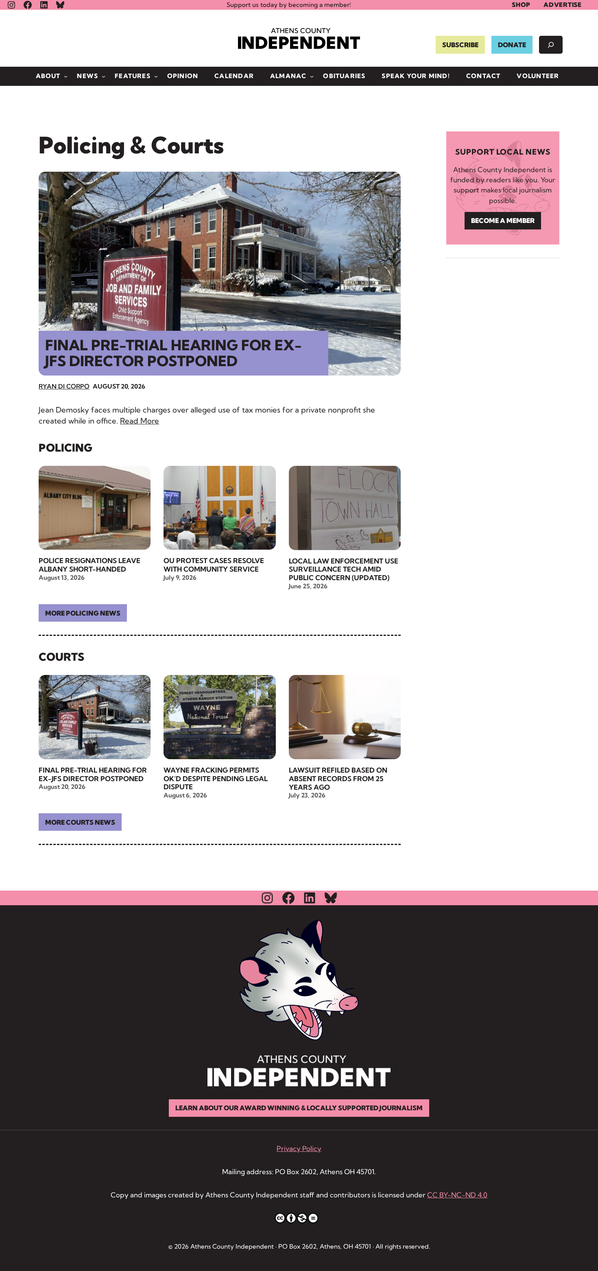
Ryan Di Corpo (64, 386)
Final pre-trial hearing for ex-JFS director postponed (173, 353)
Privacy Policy (299, 1148)
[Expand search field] (551, 45)
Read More (139, 421)
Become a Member (503, 220)
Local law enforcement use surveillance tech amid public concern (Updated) (343, 569)
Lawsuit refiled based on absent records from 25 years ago (338, 778)
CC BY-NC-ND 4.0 (457, 1194)
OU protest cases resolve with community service (214, 564)
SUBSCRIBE (460, 45)
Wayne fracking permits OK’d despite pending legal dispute (216, 778)
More (82, 613)
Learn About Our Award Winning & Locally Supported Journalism (299, 1108)
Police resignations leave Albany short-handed (89, 564)
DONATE (512, 45)
